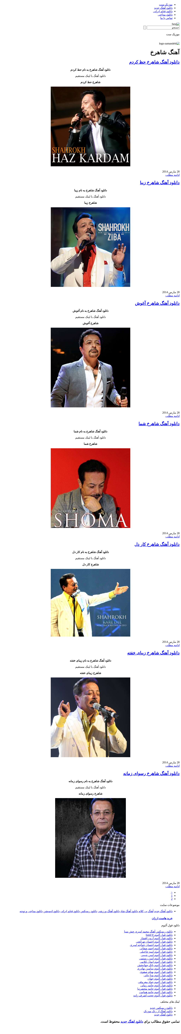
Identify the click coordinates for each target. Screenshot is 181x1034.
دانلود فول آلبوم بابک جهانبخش (155, 965)
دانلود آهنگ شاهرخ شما (159, 423)
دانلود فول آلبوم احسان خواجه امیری (151, 945)
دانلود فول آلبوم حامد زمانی (156, 985)
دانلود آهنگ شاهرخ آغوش (157, 303)
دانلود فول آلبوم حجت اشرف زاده (153, 995)
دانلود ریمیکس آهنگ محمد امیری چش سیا (148, 931)
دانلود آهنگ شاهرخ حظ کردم (154, 62)
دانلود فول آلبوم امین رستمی (156, 958)
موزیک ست (166, 4)
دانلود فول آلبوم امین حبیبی (157, 955)
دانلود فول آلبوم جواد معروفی (155, 982)
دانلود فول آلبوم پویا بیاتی (158, 975)
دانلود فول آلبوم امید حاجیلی (156, 951)
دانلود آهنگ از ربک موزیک (158, 1011)
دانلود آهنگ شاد (129, 911)
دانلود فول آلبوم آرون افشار (156, 938)
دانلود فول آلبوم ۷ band (159, 934)
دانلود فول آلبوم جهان (160, 978)
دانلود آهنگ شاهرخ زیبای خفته (153, 653)
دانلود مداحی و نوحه (31, 911)
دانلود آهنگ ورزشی (109, 911)
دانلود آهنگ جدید (163, 7)
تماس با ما (166, 17)
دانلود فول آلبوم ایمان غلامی (156, 961)
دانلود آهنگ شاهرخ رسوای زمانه (151, 773)
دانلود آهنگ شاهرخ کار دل (157, 544)
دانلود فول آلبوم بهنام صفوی (156, 971)
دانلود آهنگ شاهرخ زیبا (160, 182)
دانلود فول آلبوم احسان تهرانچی (154, 941)
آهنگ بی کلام (146, 911)
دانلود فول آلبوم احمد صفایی (156, 948)
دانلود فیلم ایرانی (163, 11)
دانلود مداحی (165, 14)
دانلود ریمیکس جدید (161, 1007)
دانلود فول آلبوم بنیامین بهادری (155, 968)
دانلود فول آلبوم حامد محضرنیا (155, 988)
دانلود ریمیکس (88, 911)
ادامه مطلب (172, 174)
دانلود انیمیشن (51, 911)
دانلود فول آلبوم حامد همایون (156, 992)
